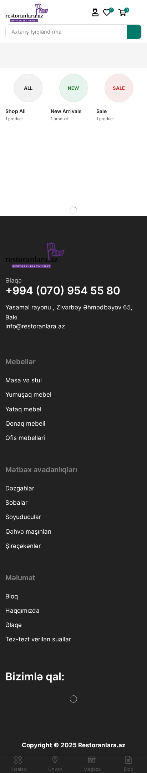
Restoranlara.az (102, 745)
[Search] (134, 32)
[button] (95, 12)
